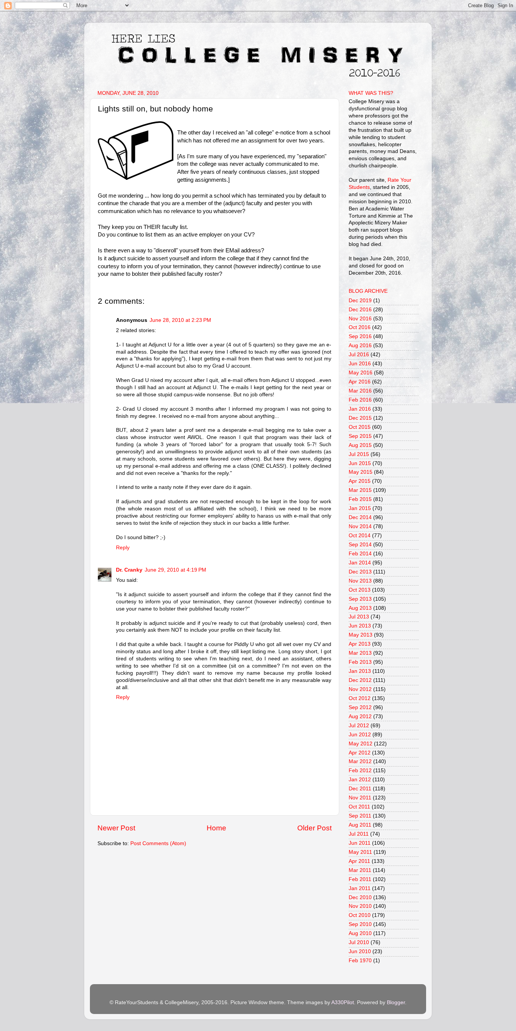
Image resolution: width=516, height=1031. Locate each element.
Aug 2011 (360, 825)
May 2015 (360, 472)
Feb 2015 (360, 499)
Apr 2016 (360, 382)
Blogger (396, 1002)
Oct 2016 (360, 327)
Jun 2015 (360, 463)
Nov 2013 (360, 581)
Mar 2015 (360, 490)
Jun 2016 (360, 363)
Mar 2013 (360, 653)
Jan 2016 (360, 409)
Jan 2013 (360, 671)
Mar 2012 (360, 761)
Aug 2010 (360, 933)
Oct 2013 (360, 590)
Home (216, 828)
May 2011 (360, 852)
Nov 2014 (360, 526)
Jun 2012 (360, 734)
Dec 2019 (360, 300)
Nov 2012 (360, 689)
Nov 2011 (360, 798)
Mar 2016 (360, 391)
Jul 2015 (359, 454)
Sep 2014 (360, 544)
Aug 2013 (360, 608)
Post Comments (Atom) (158, 843)
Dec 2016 (360, 309)
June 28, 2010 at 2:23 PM (180, 320)
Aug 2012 (360, 716)
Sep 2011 (360, 816)
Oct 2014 (360, 535)
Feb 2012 (360, 770)
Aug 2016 (360, 345)
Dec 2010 (360, 897)
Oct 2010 (360, 915)
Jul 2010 (359, 942)
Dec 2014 (360, 517)
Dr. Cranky (129, 570)
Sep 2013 (360, 599)
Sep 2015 (360, 436)
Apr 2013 (360, 644)
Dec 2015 (360, 418)
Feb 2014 (360, 553)
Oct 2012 (360, 698)
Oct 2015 (360, 427)
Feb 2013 (360, 662)
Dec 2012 (360, 680)
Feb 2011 (360, 879)
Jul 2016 (359, 354)
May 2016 (360, 373)
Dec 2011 (360, 788)
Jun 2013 (360, 626)
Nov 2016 (360, 319)
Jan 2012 (360, 779)
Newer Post (116, 828)
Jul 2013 (359, 617)
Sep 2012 (360, 707)
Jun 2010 (360, 951)
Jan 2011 (360, 888)
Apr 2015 (360, 481)
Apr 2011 (359, 861)
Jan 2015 (360, 508)
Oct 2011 (359, 807)
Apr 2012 (360, 753)
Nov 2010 (360, 906)
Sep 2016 (360, 336)
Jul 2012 (359, 725)
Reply (123, 547)
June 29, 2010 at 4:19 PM (175, 570)
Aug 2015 (360, 445)
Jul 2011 (359, 834)
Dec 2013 (360, 572)
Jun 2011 (360, 843)
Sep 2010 (360, 924)
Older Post (314, 828)
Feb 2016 (360, 400)
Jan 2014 (360, 563)
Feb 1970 (360, 960)
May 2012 (360, 744)
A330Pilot (342, 1002)
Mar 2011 (360, 870)
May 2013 (360, 635)
